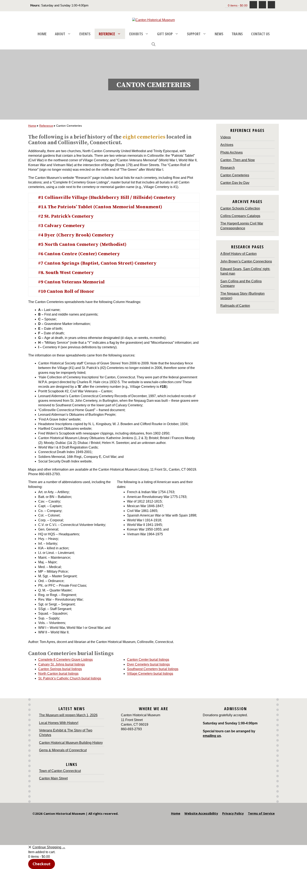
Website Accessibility (201, 813)
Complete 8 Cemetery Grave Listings (65, 659)
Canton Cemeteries (234, 175)
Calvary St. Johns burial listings (61, 664)
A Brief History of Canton (238, 253)
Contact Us (260, 33)
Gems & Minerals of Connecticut (63, 750)
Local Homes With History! (58, 723)
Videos (225, 137)
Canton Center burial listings (148, 659)
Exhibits (136, 33)
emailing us (212, 736)
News (219, 33)
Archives (226, 145)
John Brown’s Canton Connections (246, 261)
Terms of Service (261, 813)
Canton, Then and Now (237, 160)
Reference (107, 33)
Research (227, 167)
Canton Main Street (53, 778)
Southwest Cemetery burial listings (152, 669)
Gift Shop (165, 33)
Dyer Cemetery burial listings (148, 664)
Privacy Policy (233, 813)
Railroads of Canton (235, 305)
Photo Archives (231, 152)
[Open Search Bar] (153, 44)
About (60, 33)
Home (42, 33)
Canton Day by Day (234, 182)
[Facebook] (253, 4)
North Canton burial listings (58, 673)
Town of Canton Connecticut (60, 771)
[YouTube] (262, 4)
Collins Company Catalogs (240, 216)
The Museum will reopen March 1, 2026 (68, 715)
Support (193, 33)
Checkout (42, 863)
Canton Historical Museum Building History (71, 742)
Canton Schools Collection (240, 208)
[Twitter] (271, 4)
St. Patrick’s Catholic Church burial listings (69, 678)
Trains (237, 33)
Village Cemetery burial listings (150, 673)
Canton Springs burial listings (60, 669)
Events (84, 33)
